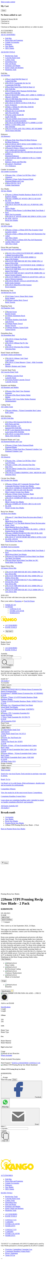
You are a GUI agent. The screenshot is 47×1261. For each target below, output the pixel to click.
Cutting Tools (10, 1200)
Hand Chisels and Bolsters (14, 1208)
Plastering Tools (10, 1210)
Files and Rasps (10, 1204)
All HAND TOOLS (8, 52)
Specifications (5, 1007)
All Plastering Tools (8, 308)
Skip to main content (8, 2)
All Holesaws (5, 136)
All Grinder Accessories (9, 171)
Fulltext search (6, 685)
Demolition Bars (11, 1202)
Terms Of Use (10, 1255)
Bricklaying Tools (11, 1197)
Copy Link (5, 1140)
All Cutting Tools (7, 407)
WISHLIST (10, 605)
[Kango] (9, 622)
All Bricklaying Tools (8, 292)
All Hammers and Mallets (10, 387)
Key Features (6, 959)
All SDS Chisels (6, 226)
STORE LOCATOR (17, 611)
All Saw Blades (6, 191)
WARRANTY (15, 613)
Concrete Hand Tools (12, 1198)
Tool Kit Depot (29, 601)
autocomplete (6, 667)
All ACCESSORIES (8, 35)
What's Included (6, 1055)
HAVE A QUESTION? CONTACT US (26, 1063)
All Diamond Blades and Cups (11, 441)
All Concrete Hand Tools (9, 372)
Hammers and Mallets (12, 1206)
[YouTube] (7, 1173)
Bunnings (18, 601)
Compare (6, 922)
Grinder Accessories (12, 1183)
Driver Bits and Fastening (14, 1181)
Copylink (4, 1128)
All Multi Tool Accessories (10, 547)
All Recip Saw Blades (8, 513)
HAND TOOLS (11, 627)
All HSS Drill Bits (7, 418)
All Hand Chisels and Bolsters (11, 355)
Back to (13, 829)
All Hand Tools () (8, 761)
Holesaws (8, 1185)
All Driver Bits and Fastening (11, 249)
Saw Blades (9, 1187)
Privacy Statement (11, 1253)
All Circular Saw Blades (9, 480)
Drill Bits (8, 1179)
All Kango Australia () (9, 806)
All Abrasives (5, 457)
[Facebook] (2, 1173)
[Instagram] (4, 1173)
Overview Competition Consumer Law (18, 1249)
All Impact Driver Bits (8, 568)
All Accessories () (8, 721)
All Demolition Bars (8, 335)
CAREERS (9, 1222)
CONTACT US (15, 609)
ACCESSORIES (11, 625)
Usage (4, 981)
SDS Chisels (9, 1189)
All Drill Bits (5, 75)
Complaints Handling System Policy (17, 1251)
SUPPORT (9, 607)
